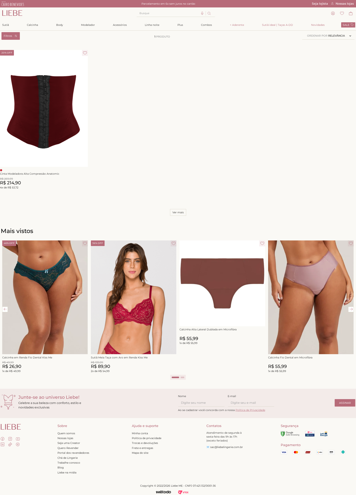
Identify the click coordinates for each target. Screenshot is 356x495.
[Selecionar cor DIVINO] (1, 170)
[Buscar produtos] (209, 13)
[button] (202, 13)
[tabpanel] (45, 307)
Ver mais (178, 212)
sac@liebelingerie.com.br (226, 447)
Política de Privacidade (250, 410)
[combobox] (175, 13)
